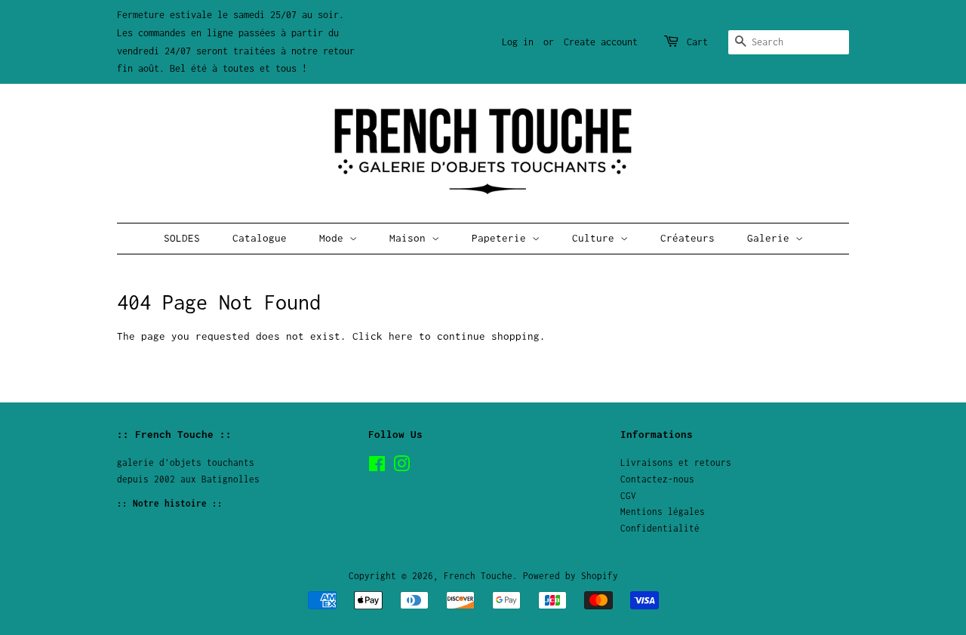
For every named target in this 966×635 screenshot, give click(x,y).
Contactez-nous (657, 479)
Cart (697, 42)
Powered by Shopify (570, 576)
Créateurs (687, 238)
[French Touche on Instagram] (401, 467)
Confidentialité (660, 528)
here (401, 336)
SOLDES (182, 238)
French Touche (478, 576)
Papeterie (502, 238)
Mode (334, 238)
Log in (518, 42)
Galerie (771, 238)
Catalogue (259, 238)
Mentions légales (662, 511)
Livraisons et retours (675, 462)
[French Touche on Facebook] (377, 467)
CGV (628, 496)
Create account (601, 42)
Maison (410, 238)
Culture (596, 238)
